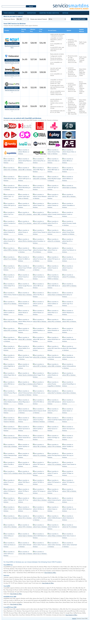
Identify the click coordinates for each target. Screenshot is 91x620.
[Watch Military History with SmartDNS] (25, 323)
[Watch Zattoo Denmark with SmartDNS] (25, 546)
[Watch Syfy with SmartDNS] (11, 448)
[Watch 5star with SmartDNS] (25, 135)
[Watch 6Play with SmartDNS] (55, 135)
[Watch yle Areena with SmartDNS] (11, 546)
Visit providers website (12, 43)
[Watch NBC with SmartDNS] (25, 340)
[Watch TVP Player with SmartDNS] (11, 501)
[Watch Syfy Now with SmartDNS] (25, 448)
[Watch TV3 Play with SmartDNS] (25, 492)
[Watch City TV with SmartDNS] (11, 215)
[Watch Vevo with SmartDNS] (11, 519)
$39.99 (43, 72)
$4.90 (24, 43)
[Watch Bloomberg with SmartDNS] (25, 189)
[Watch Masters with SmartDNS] (40, 314)
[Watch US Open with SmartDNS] (11, 510)
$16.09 (33, 106)
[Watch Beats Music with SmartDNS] (11, 180)
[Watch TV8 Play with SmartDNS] (55, 492)
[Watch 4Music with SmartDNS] (55, 126)
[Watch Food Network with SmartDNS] (69, 251)
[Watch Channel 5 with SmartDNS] (40, 206)
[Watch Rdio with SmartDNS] (69, 394)
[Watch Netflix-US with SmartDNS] (25, 349)
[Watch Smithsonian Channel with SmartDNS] (11, 421)
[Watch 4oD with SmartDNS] (69, 126)
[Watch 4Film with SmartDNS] (40, 126)
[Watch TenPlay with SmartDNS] (25, 456)
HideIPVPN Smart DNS (10, 596)
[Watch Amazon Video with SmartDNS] (69, 153)
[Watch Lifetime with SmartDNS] (55, 305)
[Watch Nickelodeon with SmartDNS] (69, 358)
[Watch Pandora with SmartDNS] (55, 376)
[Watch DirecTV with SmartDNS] (55, 224)
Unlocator (6, 575)
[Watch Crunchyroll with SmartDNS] (11, 224)
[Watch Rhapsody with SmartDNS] (25, 403)
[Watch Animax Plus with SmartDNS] (40, 162)
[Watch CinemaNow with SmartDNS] (69, 206)
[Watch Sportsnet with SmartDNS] (25, 430)
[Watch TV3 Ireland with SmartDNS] (69, 483)
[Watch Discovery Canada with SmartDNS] (69, 224)
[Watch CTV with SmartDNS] (25, 224)
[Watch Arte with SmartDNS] (11, 171)
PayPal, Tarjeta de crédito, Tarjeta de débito (82, 59)
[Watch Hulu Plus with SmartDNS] (40, 296)
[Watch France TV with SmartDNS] (11, 269)
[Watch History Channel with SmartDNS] (11, 296)
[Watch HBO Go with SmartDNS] (40, 287)
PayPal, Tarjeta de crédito (82, 42)
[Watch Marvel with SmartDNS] (25, 314)
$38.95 (43, 87)
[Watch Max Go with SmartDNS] (55, 314)
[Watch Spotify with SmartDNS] (40, 430)
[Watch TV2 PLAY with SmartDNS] (40, 483)
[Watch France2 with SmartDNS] (55, 269)
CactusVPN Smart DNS (10, 607)
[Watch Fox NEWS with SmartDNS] (25, 260)
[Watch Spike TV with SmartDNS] (69, 421)
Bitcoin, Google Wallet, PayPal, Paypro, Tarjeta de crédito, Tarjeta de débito (82, 87)
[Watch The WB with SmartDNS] (11, 465)
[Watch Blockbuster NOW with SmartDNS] (11, 189)
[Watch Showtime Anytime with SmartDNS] (25, 412)
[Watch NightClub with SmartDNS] (11, 367)
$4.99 (24, 72)
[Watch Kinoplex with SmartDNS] (25, 305)
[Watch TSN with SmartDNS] (25, 474)
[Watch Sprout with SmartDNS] (55, 430)
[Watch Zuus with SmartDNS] (40, 555)
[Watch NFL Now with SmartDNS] (11, 358)
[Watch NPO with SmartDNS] (40, 367)
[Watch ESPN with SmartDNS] (11, 251)
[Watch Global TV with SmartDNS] (11, 287)
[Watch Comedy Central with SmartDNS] (55, 215)
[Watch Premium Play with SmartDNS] (11, 394)
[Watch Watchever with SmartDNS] (55, 528)
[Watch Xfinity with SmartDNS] (55, 537)
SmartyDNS (7, 586)
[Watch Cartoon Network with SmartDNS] (40, 198)
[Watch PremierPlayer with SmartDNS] (69, 385)
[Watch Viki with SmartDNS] (11, 528)
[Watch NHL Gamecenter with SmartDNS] (55, 358)
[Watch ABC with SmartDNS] (69, 135)
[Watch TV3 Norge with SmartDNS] (11, 492)
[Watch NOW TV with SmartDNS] (25, 367)
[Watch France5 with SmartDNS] (25, 278)
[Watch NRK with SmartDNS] (55, 367)
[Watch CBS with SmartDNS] (69, 198)
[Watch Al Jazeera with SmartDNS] (11, 153)
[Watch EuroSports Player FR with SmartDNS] (40, 251)
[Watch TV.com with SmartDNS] (11, 483)
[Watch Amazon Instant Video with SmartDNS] (40, 153)
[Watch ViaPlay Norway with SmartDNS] (55, 519)
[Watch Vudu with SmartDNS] (40, 528)
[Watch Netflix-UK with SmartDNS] (11, 349)
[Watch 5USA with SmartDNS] (40, 135)
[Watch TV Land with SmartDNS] (55, 474)
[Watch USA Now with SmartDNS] (40, 510)
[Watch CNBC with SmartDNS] (40, 215)
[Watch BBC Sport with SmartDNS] (69, 171)
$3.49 (24, 106)
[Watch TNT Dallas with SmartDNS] (25, 465)
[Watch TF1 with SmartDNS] (40, 456)
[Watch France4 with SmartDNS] (11, 278)
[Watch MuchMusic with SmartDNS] (40, 331)
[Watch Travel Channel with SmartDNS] (69, 465)
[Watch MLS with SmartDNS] (55, 323)
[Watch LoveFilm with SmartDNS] (11, 314)
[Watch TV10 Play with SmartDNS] (25, 483)
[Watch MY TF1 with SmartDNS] (69, 331)
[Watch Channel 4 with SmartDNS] (25, 206)
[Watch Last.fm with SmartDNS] (40, 305)
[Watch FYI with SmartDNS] (69, 278)
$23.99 (34, 72)
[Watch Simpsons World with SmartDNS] (40, 412)
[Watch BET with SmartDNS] (40, 180)
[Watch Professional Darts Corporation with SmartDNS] (25, 394)
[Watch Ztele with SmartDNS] (25, 555)
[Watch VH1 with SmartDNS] (25, 519)
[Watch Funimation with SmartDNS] (40, 278)
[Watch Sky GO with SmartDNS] (55, 412)
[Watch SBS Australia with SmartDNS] (55, 403)
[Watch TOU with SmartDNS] (55, 465)
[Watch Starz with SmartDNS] (11, 439)
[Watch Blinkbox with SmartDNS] (69, 180)
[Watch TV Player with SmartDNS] (69, 474)
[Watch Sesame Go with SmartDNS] (69, 403)
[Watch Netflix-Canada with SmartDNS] (69, 340)
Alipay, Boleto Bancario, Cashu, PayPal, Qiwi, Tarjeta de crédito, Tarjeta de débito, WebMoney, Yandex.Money (82, 106)
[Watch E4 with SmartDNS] (55, 242)
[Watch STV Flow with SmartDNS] (40, 439)
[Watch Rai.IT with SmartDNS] (55, 394)
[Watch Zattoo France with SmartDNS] (40, 546)
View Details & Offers (50, 572)
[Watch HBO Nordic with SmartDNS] (55, 287)
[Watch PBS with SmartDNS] (69, 376)
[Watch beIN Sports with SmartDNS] (25, 180)
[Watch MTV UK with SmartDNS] (25, 331)
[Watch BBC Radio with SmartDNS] (55, 171)
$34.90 (43, 43)
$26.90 (34, 43)
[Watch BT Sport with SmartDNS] (55, 189)
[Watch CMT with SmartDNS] (25, 215)
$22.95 (34, 87)
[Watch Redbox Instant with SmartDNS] (11, 403)
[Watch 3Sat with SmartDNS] (25, 126)
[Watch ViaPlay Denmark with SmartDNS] (40, 519)
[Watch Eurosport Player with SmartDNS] (25, 251)
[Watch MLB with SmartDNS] (40, 323)
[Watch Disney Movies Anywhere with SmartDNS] (69, 233)
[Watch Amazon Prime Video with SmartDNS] (55, 153)
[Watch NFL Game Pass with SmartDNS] (55, 349)
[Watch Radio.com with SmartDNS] (40, 394)
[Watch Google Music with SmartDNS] (25, 287)
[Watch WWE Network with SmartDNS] (40, 537)
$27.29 (43, 106)
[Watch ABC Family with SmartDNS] (11, 144)
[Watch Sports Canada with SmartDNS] (11, 430)
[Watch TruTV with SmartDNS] (11, 474)
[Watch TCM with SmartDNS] (55, 448)
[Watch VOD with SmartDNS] (25, 528)
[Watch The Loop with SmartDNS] (69, 456)
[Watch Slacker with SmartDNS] (69, 412)
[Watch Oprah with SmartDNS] (25, 376)
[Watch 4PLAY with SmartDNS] (11, 135)
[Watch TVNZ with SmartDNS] (69, 492)
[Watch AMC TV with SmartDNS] (11, 162)
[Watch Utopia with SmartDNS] (55, 510)
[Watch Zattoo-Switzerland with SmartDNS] (69, 546)
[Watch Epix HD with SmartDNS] (69, 242)
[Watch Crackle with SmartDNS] (69, 215)
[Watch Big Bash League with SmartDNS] (55, 180)
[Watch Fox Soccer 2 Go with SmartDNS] (40, 260)
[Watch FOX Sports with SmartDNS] (55, 260)
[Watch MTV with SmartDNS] (11, 331)
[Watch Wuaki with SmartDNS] (25, 537)
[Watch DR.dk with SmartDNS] (25, 242)
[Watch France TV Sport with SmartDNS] (40, 269)
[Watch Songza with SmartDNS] (25, 421)
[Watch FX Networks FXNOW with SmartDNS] (55, 278)
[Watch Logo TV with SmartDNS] (69, 305)
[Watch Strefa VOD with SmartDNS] (25, 439)
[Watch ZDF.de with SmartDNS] (11, 555)
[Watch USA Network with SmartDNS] (25, 510)
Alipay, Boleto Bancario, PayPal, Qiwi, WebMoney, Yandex (82, 72)
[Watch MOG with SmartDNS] (69, 323)
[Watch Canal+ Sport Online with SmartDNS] (25, 198)
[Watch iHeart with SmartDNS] (55, 296)
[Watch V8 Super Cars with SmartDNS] (69, 510)
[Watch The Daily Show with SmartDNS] (55, 456)
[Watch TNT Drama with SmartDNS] (40, 465)
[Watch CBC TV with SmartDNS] (55, 198)
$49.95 (43, 59)
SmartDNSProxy (8, 565)
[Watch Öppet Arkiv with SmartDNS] (11, 376)
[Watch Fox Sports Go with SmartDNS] (69, 260)
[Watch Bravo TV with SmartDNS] (40, 189)
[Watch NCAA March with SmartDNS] (55, 340)
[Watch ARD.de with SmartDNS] (69, 162)
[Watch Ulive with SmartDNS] (40, 501)
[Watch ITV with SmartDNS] (11, 305)
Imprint (74, 618)
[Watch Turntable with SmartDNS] (40, 474)
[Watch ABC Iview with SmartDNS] (25, 144)
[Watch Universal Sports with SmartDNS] (55, 501)
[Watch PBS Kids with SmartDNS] (11, 385)
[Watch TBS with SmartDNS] (40, 448)
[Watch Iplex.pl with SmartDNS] (69, 296)
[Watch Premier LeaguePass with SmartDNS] (55, 385)
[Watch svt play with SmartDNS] (69, 439)
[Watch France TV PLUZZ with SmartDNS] (25, 269)
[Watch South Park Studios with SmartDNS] (55, 421)
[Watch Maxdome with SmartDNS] (69, 314)
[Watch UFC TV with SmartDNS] (25, 501)
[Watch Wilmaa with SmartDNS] (11, 537)
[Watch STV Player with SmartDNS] (55, 439)
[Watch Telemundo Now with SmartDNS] (11, 456)
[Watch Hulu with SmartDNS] (25, 296)
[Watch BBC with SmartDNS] (25, 171)
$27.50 (34, 59)
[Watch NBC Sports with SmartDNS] (40, 340)
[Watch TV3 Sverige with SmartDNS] (40, 492)
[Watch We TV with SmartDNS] (69, 528)
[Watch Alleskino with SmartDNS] (25, 153)
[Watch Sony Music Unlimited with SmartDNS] (40, 421)
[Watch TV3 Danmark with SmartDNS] (55, 483)
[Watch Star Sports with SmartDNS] (69, 430)
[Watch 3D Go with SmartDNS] (11, 126)
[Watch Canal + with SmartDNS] (11, 198)
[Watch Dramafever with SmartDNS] (40, 242)
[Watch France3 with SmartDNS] (69, 269)
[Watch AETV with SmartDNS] (69, 144)
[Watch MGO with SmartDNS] (11, 323)
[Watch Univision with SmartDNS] (69, 501)
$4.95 (24, 59)
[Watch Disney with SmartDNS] (25, 233)
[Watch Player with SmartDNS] (25, 385)
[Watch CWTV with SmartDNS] (40, 224)
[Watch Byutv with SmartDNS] (69, 189)
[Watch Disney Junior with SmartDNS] (55, 233)
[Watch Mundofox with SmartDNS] (55, 331)
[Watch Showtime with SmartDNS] (11, 412)
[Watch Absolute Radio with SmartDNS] (55, 144)
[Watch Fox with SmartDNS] (11, 260)
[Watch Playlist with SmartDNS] (40, 385)
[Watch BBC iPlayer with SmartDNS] (40, 171)
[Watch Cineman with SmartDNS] (55, 206)
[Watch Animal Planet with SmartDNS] (25, 162)
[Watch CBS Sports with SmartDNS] (11, 206)
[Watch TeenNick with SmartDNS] (69, 448)
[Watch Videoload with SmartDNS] (69, 519)
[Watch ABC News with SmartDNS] (40, 144)
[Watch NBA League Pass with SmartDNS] (11, 340)
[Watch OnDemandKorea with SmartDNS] (69, 367)
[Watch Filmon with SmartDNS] (55, 251)
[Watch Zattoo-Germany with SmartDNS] (55, 546)
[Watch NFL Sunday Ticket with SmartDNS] (25, 358)
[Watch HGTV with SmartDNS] (69, 287)
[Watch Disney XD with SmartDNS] (11, 242)
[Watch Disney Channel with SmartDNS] (40, 233)
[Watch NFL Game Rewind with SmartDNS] (69, 349)
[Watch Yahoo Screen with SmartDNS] (69, 537)
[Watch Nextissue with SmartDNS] (40, 349)
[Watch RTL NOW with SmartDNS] (40, 403)
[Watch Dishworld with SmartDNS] (11, 233)
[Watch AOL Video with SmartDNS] (55, 162)
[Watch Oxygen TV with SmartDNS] (40, 376)
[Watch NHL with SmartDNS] (40, 358)
